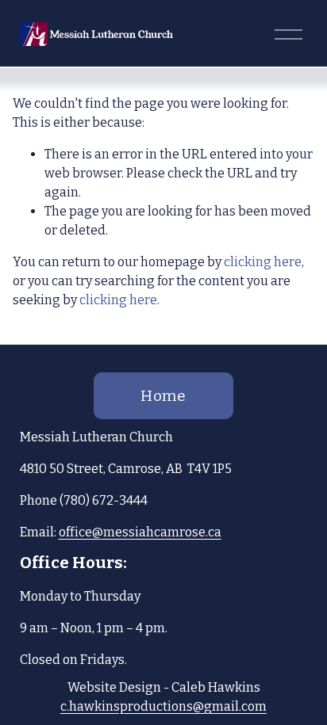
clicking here (263, 261)
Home (163, 396)
